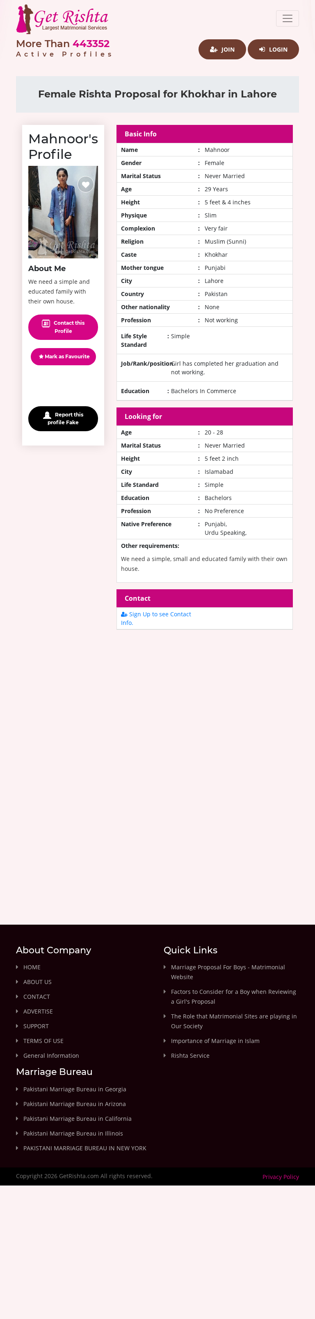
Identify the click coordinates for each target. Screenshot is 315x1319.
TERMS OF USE (43, 1041)
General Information (51, 1055)
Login (277, 49)
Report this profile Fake (65, 418)
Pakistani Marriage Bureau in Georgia (74, 1089)
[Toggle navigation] (287, 18)
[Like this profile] (86, 184)
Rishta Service (190, 1055)
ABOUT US (37, 982)
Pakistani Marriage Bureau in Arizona (74, 1104)
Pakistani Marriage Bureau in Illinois (73, 1133)
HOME (32, 967)
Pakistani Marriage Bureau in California (77, 1118)
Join (227, 49)
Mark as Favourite (66, 356)
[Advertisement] (204, 707)
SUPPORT (36, 1026)
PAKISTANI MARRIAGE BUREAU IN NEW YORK (84, 1148)
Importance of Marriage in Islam (215, 1041)
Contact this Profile (68, 327)
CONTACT (36, 996)
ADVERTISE (38, 1011)
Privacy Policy (280, 1177)
